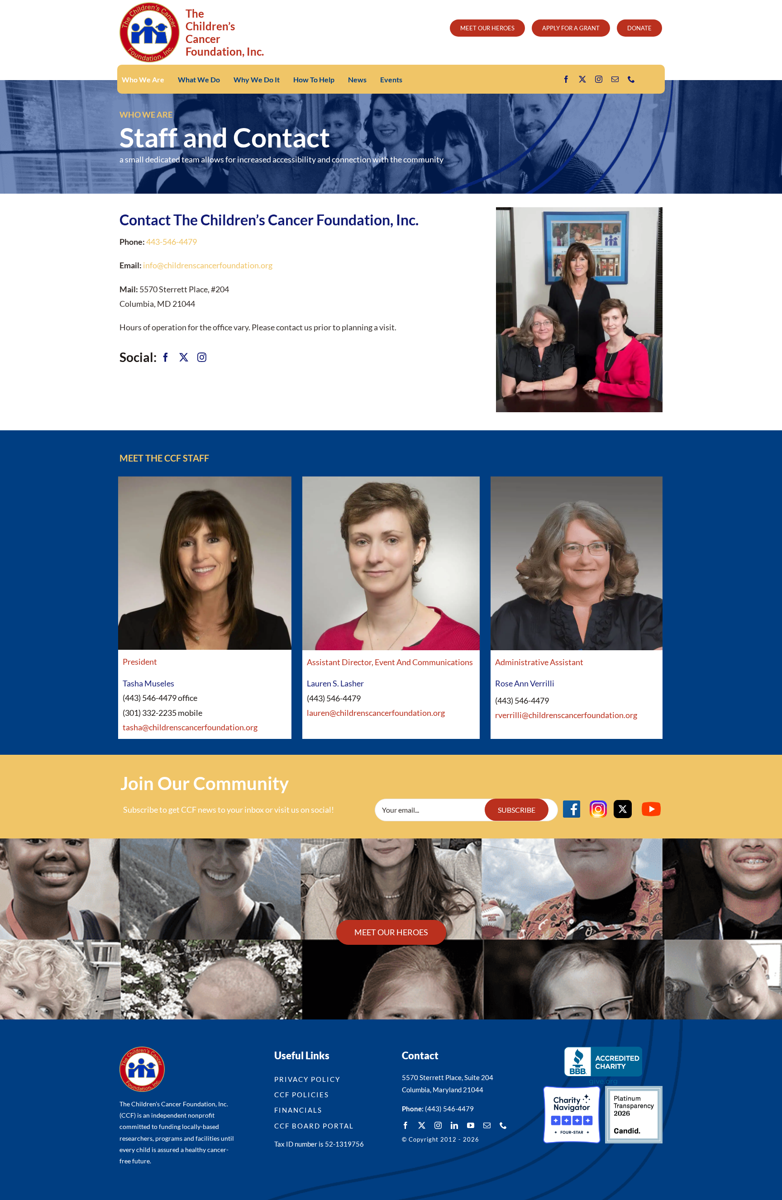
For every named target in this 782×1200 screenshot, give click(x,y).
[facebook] (566, 79)
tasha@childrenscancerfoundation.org (190, 727)
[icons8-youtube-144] (651, 802)
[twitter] (582, 79)
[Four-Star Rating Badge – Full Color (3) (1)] (572, 1090)
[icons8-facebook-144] (571, 802)
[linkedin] (454, 1125)
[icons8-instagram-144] (598, 802)
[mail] (615, 79)
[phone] (631, 79)
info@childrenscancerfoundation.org (207, 265)
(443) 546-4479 (449, 1109)
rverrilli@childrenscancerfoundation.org (566, 715)
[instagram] (598, 79)
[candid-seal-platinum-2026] (634, 1090)
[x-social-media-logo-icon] (623, 804)
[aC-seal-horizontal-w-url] (603, 1051)
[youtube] (470, 1125)
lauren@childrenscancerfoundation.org (376, 713)
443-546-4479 (171, 242)
